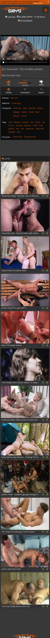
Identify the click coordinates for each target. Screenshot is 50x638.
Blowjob (16, 112)
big (43, 122)
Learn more (37, 3)
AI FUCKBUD (26, 20)
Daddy (24, 112)
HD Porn (40, 16)
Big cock (32, 108)
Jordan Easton (30, 137)
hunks (37, 122)
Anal (25, 108)
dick (31, 122)
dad (18, 132)
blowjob (17, 122)
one (17, 129)
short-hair (40, 129)
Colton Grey (17, 137)
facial (35, 125)
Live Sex (11, 16)
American (17, 108)
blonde (11, 129)
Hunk (37, 112)
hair (22, 129)
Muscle (16, 116)
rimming (19, 125)
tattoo (11, 125)
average (11, 132)
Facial (31, 112)
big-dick (27, 125)
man (41, 125)
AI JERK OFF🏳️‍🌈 (26, 16)
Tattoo (24, 116)
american (30, 129)
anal (10, 122)
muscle (25, 122)
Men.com (14, 98)
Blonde (40, 108)
